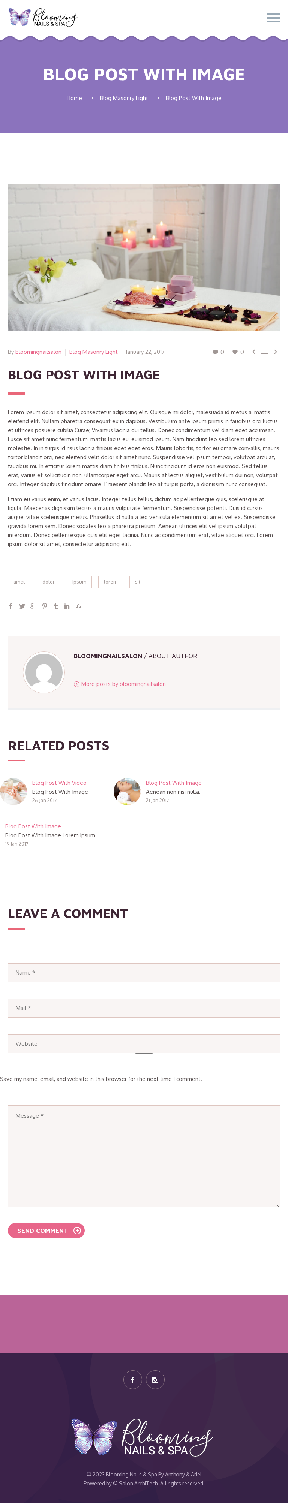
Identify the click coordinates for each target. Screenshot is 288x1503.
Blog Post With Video (59, 782)
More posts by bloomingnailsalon (123, 683)
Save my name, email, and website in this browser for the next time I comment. (101, 1078)
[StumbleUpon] (78, 606)
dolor (48, 582)
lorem (110, 582)
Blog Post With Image (174, 782)
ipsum (79, 582)
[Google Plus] (33, 606)
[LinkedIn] (67, 606)
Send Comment (43, 1230)
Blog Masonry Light (93, 351)
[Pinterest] (45, 606)
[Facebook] (11, 606)
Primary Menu (273, 18)
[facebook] (132, 1379)
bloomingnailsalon (38, 351)
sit (137, 582)
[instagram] (155, 1379)
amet (19, 582)
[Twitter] (22, 606)
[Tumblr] (56, 606)
